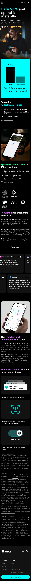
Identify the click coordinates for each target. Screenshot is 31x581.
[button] (23, 2)
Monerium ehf (25, 517)
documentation (25, 497)
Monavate (15, 478)
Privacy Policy (15, 569)
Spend (4, 566)
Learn (12, 563)
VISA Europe (9, 479)
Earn (3, 563)
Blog (12, 566)
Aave (23, 460)
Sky (19, 460)
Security (4, 569)
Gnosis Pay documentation (8, 513)
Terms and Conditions (17, 573)
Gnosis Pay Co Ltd (18, 474)
